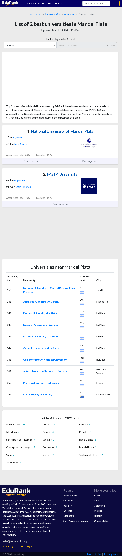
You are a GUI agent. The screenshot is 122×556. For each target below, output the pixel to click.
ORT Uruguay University (37, 394)
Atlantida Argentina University (41, 301)
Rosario (67, 505)
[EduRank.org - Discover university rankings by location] (10, 3)
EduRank (76, 30)
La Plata (67, 510)
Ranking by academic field (60, 39)
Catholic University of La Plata (41, 347)
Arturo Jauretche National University (45, 371)
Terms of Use (94, 554)
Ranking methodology (17, 546)
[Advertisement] (30, 79)
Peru (96, 500)
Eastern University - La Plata (40, 313)
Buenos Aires (70, 495)
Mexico (98, 510)
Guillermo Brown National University (45, 359)
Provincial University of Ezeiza (41, 382)
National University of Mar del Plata (60, 131)
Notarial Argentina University (40, 324)
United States (101, 520)
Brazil (97, 495)
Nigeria (98, 515)
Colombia (99, 505)
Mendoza (68, 515)
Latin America (52, 13)
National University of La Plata (41, 336)
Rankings (87, 161)
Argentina (69, 13)
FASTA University (60, 174)
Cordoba (68, 500)
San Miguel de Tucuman (76, 520)
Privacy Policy (112, 554)
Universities (34, 13)
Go (113, 45)
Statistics (29, 161)
